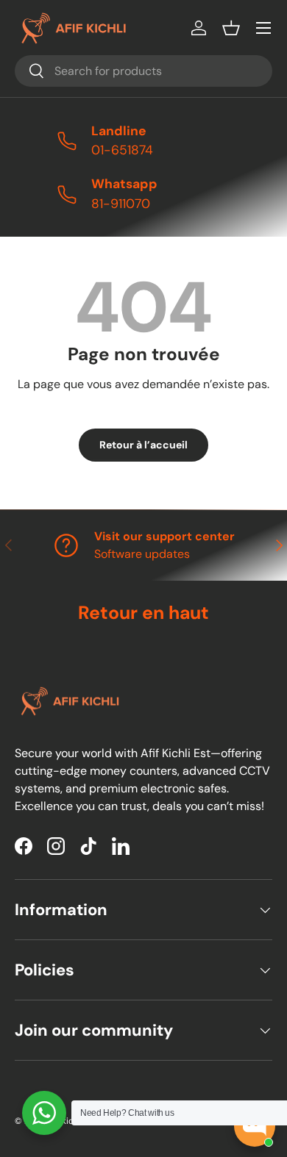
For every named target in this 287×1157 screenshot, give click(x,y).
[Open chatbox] (254, 1126)
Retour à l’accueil (143, 444)
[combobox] (143, 71)
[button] (231, 28)
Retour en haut (143, 613)
